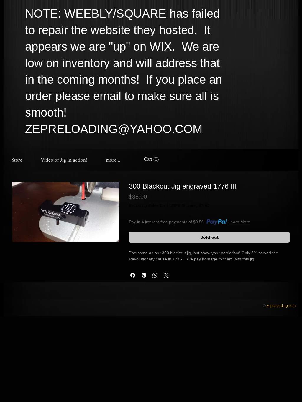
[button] (113, 159)
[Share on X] (166, 275)
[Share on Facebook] (132, 275)
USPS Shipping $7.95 (189, 205)
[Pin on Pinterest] (143, 275)
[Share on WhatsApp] (155, 275)
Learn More (239, 222)
